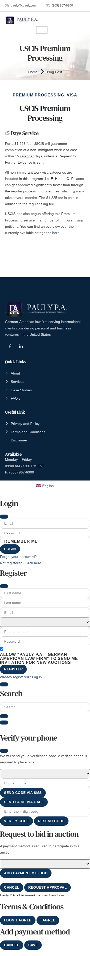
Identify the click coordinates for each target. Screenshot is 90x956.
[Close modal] (4, 517)
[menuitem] (45, 486)
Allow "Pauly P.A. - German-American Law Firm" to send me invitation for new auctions (39, 659)
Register (13, 669)
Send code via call (24, 802)
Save (33, 945)
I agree (48, 920)
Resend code (51, 821)
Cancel (11, 887)
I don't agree (18, 920)
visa (72, 95)
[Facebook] (10, 346)
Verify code (16, 821)
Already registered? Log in (21, 677)
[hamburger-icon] (42, 30)
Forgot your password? (18, 557)
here (56, 233)
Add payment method (26, 873)
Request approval (47, 887)
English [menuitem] (48, 486)
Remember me (21, 541)
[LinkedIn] (21, 346)
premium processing (38, 95)
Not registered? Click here (20, 563)
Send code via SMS (23, 793)
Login (10, 549)
